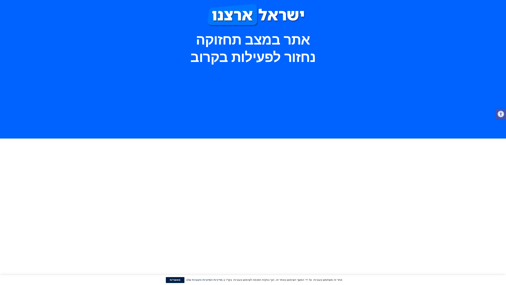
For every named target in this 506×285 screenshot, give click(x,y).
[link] (501, 114)
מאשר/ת (175, 279)
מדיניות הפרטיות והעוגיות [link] (207, 279)
